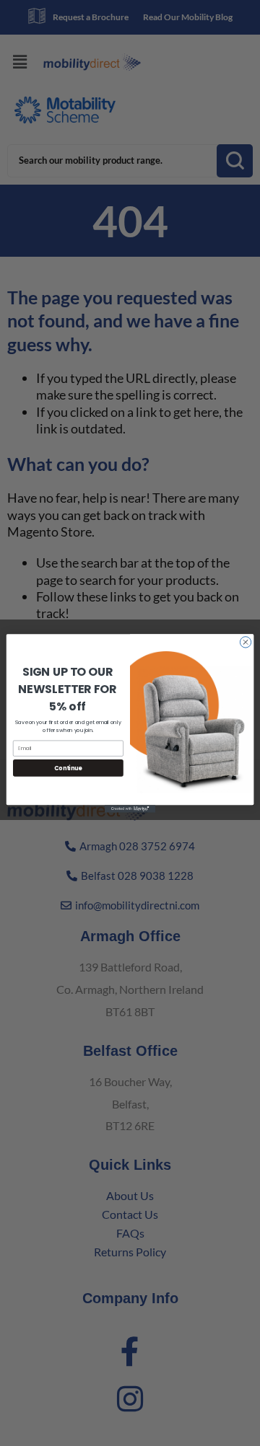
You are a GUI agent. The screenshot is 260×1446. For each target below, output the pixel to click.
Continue (68, 767)
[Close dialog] (245, 641)
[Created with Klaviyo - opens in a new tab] (130, 809)
